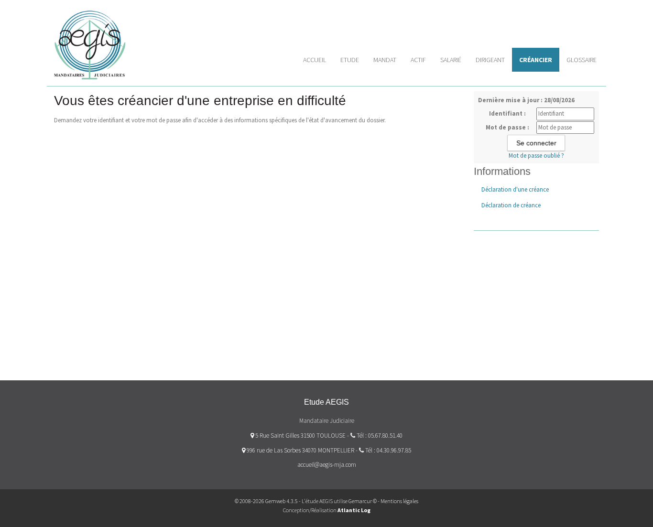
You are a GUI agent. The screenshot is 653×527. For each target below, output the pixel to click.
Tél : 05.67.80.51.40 (380, 435)
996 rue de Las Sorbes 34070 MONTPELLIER (299, 450)
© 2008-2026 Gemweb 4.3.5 (266, 501)
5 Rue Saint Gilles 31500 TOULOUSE (300, 435)
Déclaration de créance (511, 205)
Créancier (535, 59)
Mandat (384, 59)
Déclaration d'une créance (515, 189)
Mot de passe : (507, 127)
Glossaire (581, 59)
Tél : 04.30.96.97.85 (388, 450)
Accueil (314, 59)
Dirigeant (490, 59)
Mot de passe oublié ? (536, 155)
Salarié (450, 59)
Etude (349, 59)
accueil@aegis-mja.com (326, 465)
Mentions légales (399, 501)
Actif (418, 59)
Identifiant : (507, 113)
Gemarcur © (362, 501)
